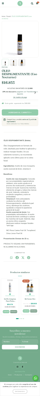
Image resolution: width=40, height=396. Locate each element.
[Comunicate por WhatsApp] (35, 378)
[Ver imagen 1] (5, 62)
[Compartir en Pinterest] (28, 257)
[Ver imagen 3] (21, 62)
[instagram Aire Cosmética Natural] (17, 367)
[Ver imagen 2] (13, 62)
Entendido (20, 391)
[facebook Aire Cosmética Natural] (22, 367)
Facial (9, 16)
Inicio (3, 16)
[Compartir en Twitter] (22, 257)
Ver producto (13, 311)
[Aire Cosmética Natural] (20, 3)
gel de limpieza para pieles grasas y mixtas (10, 300)
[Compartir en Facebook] (17, 257)
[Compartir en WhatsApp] (11, 257)
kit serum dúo (30, 299)
